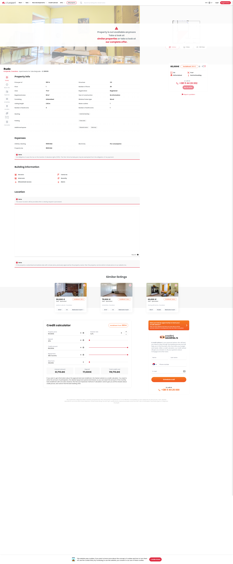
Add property (71, 2)
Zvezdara (14, 71)
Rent (20, 2)
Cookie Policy (89, 560)
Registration (225, 3)
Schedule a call (169, 379)
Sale (27, 2)
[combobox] (172, 364)
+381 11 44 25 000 (170, 389)
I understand (155, 559)
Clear (81, 333)
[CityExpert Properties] (9, 3)
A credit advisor (156, 342)
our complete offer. (116, 41)
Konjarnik (7, 71)
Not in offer (188, 87)
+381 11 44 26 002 (188, 83)
